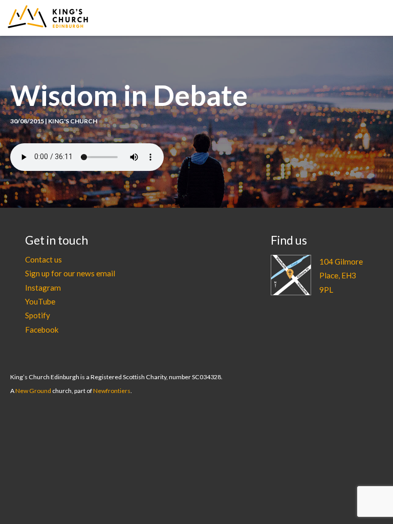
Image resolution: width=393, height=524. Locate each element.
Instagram (43, 287)
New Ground (33, 391)
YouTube (40, 301)
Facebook (42, 329)
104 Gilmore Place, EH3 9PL (341, 275)
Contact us (43, 259)
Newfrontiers (111, 391)
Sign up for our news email (70, 273)
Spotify (37, 315)
